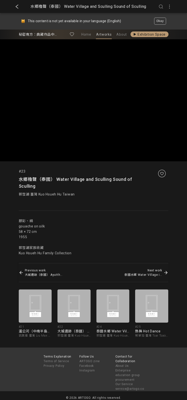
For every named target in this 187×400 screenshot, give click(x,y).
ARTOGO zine (89, 361)
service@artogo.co (129, 388)
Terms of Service (56, 361)
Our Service (124, 384)
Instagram (87, 370)
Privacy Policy (54, 366)
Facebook (86, 366)
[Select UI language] (169, 7)
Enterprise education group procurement (127, 375)
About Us (122, 366)
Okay (160, 21)
